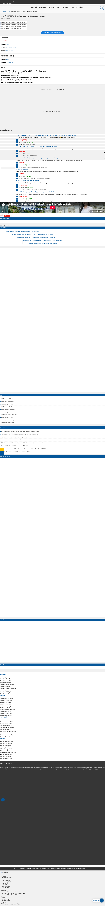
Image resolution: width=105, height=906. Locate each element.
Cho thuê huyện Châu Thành (7, 720)
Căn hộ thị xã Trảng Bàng (6, 713)
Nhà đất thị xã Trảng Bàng (6, 692)
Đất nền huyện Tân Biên (5, 745)
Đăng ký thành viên (4, 824)
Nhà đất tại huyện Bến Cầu (7, 406)
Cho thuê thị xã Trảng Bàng (6, 735)
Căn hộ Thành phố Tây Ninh (6, 706)
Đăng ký (10, 3)
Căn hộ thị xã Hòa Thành (6, 700)
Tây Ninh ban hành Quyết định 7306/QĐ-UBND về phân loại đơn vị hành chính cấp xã (36, 237)
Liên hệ (81, 7)
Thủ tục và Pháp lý (6, 899)
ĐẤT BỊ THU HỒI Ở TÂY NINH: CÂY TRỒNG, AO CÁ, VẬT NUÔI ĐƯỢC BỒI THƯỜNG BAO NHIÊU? (32, 234)
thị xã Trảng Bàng (6, 886)
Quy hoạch (51, 7)
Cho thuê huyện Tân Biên (6, 723)
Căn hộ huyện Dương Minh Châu (7, 709)
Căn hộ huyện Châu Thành (6, 698)
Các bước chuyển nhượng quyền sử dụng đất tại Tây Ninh (13, 440)
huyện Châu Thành (6, 880)
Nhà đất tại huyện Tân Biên (7, 404)
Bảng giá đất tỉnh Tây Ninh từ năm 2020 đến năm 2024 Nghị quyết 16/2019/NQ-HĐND (20, 431)
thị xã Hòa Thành (5, 879)
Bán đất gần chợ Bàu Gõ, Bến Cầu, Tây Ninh (27, 180)
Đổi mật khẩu (3, 833)
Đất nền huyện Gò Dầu (5, 750)
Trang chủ (34, 7)
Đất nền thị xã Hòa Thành (6, 743)
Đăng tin (4, 11)
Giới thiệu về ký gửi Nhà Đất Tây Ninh (8, 836)
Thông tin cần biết (6, 900)
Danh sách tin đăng (4, 821)
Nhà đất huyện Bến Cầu (5, 682)
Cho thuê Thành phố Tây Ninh (7, 727)
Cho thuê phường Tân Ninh (6, 736)
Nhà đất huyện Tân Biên (5, 680)
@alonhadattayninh (4, 225)
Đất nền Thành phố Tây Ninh (7, 749)
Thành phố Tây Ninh (6, 877)
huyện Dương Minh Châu (7, 882)
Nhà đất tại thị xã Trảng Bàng (7, 420)
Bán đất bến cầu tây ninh (22, 169)
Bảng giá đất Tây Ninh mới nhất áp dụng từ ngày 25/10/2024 (14, 445)
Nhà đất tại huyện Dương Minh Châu (9, 414)
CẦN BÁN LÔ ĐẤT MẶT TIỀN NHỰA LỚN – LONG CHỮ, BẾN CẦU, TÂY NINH (36, 146)
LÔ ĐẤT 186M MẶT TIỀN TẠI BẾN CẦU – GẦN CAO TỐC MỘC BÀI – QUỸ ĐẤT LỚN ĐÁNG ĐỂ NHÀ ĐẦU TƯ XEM (46, 135)
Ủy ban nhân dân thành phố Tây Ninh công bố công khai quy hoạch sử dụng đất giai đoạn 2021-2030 (23, 448)
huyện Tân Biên (5, 889)
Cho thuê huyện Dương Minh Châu (8, 731)
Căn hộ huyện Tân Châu (5, 711)
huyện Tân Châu (5, 887)
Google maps (3, 839)
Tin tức (58, 7)
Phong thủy (74, 7)
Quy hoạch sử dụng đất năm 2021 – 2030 (11, 892)
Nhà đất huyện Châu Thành (6, 677)
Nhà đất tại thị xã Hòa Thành (7, 401)
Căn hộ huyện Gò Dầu (5, 707)
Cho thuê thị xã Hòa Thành (6, 722)
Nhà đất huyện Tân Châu (6, 690)
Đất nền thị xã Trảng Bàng (6, 756)
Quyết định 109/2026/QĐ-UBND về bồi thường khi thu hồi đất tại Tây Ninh (45, 243)
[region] (52, 95)
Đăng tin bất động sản (5, 830)
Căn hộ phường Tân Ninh (6, 715)
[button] (52, 95)
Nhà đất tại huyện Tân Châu (7, 417)
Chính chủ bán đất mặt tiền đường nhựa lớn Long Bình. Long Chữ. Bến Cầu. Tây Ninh (38, 158)
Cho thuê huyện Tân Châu (6, 733)
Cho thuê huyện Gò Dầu (5, 729)
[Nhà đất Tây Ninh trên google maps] (2, 449)
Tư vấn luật (65, 7)
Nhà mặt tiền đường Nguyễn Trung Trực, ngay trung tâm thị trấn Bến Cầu (35, 192)
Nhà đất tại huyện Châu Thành (8, 398)
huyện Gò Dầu (5, 884)
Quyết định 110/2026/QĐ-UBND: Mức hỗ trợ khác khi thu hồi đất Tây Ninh (22, 231)
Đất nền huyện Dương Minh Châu (8, 752)
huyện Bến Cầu (5, 883)
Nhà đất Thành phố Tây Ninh (7, 684)
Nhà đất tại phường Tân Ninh (7, 422)
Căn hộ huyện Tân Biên (5, 702)
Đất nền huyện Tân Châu (6, 754)
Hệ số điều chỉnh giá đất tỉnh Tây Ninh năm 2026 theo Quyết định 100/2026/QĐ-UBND (42, 240)
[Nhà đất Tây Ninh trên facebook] (2, 453)
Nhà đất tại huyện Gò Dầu (6, 412)
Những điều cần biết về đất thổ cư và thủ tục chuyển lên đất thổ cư (15, 437)
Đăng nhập (5, 3)
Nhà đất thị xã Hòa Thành (6, 679)
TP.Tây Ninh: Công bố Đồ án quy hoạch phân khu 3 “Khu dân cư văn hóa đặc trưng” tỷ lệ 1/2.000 (22, 443)
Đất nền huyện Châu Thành (6, 741)
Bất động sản (42, 7)
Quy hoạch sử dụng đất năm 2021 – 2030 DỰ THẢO (13, 893)
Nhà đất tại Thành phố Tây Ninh (8, 409)
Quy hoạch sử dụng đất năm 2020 (9, 894)
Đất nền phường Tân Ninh (6, 758)
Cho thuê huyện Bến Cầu (6, 725)
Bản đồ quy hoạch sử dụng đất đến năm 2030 (10, 818)
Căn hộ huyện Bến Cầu (5, 704)
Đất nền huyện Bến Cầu (5, 747)
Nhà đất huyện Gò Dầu (5, 686)
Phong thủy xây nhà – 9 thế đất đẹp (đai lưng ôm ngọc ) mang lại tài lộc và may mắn (19, 434)
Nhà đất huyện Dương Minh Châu (8, 688)
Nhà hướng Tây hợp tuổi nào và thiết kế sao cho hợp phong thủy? (15, 451)
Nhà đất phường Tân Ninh (6, 693)
